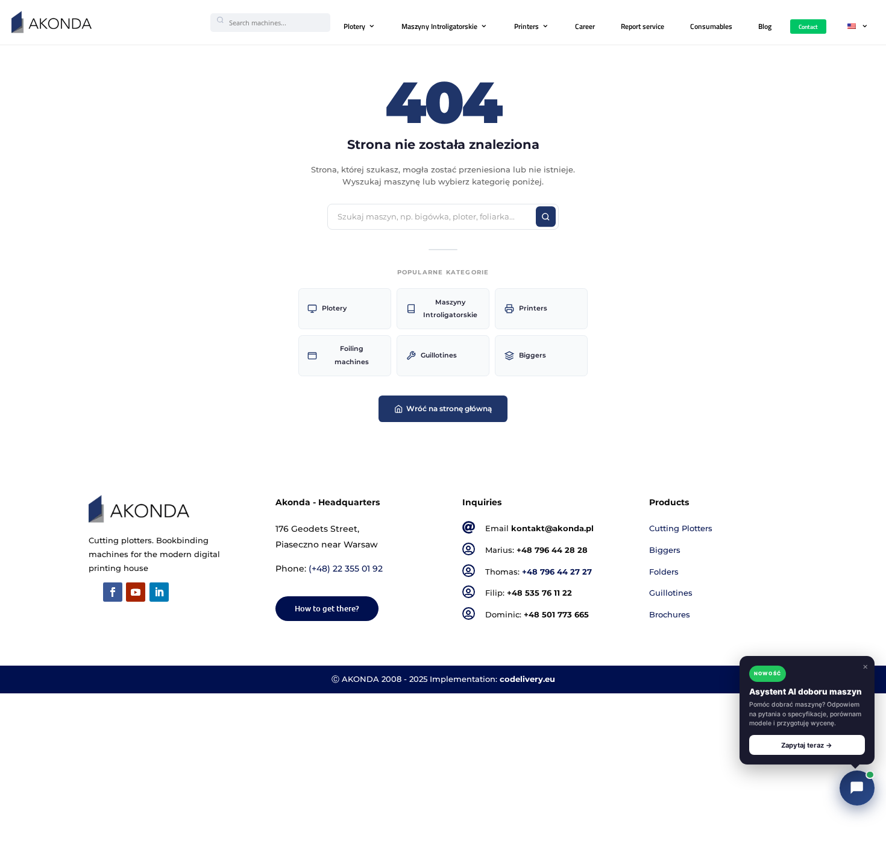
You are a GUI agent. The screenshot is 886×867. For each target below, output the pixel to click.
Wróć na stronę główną (449, 408)
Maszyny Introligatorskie (439, 26)
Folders (664, 571)
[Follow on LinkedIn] (159, 592)
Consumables (711, 26)
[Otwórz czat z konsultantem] (857, 788)
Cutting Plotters (680, 528)
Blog (764, 26)
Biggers (532, 355)
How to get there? (327, 608)
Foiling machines (352, 355)
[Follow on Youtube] (135, 592)
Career (585, 26)
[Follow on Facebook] (112, 592)
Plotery (354, 26)
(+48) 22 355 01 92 (346, 568)
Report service (642, 26)
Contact (808, 26)
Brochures (669, 614)
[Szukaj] (546, 217)
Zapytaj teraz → (806, 745)
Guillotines (439, 355)
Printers (526, 26)
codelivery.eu (527, 679)
